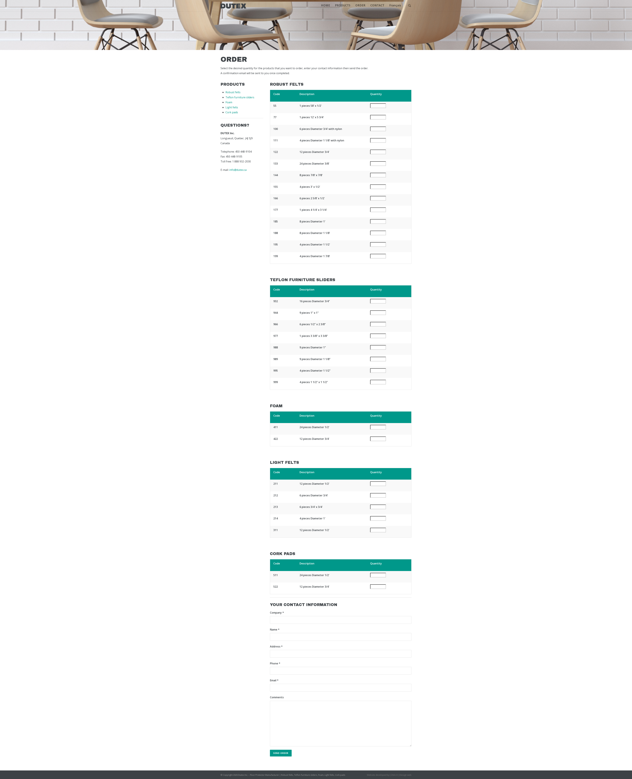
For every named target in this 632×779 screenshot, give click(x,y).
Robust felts (232, 92)
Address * (276, 646)
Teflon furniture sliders (239, 97)
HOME (325, 5)
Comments (277, 697)
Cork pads (231, 112)
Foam (228, 102)
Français (395, 5)
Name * (274, 629)
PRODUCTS (342, 5)
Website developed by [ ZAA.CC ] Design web (389, 774)
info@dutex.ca (238, 170)
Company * (277, 612)
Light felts (231, 107)
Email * (274, 680)
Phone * (275, 663)
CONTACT (377, 5)
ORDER (360, 5)
